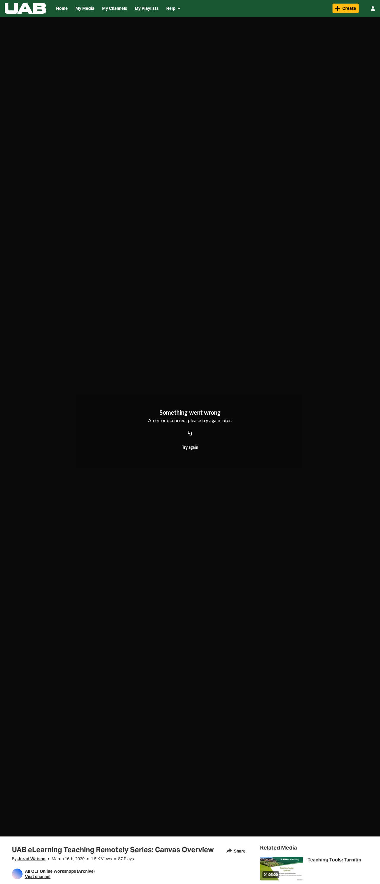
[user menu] (373, 8)
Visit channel (37, 876)
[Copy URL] (190, 433)
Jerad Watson (31, 858)
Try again (190, 448)
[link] (345, 8)
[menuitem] (62, 8)
